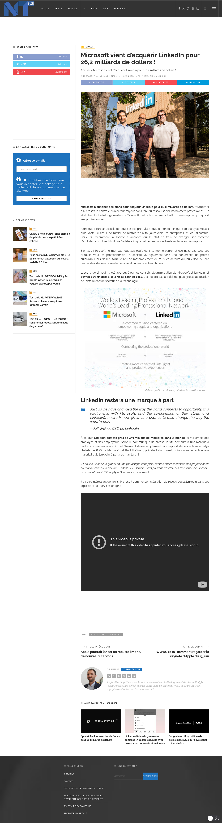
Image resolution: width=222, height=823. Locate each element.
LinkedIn (162, 76)
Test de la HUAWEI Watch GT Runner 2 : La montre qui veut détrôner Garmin (46, 301)
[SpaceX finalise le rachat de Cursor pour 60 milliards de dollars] (101, 721)
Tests (33, 228)
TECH (94, 8)
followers (62, 56)
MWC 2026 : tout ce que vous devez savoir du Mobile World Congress (83, 797)
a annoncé (101, 207)
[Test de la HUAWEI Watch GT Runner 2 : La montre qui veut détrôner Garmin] (20, 297)
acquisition (148, 76)
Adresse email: (34, 160)
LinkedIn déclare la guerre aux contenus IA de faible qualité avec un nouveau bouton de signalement (145, 740)
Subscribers (61, 72)
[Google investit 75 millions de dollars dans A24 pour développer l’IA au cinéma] (189, 721)
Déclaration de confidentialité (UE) (84, 788)
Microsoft (88, 47)
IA (84, 8)
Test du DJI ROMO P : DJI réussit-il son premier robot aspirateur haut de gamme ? (48, 323)
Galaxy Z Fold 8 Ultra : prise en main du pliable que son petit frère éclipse (49, 237)
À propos (69, 774)
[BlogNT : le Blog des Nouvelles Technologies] (19, 8)
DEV (105, 8)
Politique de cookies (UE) (77, 806)
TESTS (58, 8)
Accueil (85, 70)
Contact (68, 781)
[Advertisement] (66, 29)
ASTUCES (119, 8)
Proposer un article (75, 813)
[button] (213, 818)
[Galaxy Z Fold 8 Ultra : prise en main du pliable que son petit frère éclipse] (20, 233)
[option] (101, 725)
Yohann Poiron (108, 76)
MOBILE (73, 8)
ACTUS (45, 8)
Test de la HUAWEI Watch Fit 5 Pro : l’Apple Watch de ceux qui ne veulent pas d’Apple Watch (49, 280)
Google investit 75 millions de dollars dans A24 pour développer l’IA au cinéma (188, 740)
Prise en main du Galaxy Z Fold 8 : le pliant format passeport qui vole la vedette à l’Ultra (49, 259)
